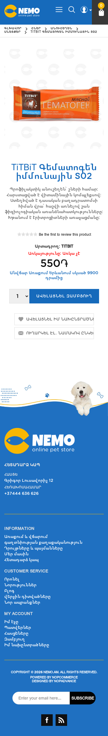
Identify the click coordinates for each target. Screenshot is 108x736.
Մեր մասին (16, 554)
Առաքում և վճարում (26, 536)
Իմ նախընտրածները (26, 645)
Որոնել (12, 579)
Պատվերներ (17, 627)
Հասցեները (16, 633)
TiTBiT (67, 246)
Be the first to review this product (65, 234)
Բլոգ (9, 591)
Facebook (47, 720)
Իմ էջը (11, 622)
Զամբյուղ (14, 639)
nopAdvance (65, 681)
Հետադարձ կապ (21, 560)
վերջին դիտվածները (27, 596)
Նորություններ (20, 585)
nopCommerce (65, 677)
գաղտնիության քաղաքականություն (43, 542)
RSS (61, 720)
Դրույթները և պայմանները (33, 548)
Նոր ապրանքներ (22, 602)
